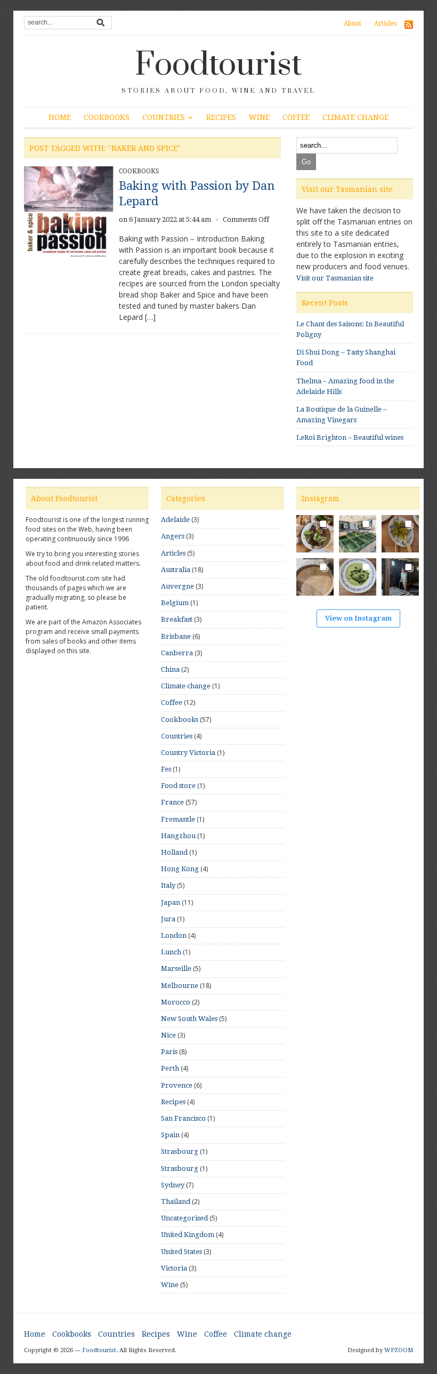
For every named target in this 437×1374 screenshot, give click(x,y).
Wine (259, 117)
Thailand (175, 1202)
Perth (170, 1068)
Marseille (176, 969)
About (352, 23)
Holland (174, 852)
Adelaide (175, 520)
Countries (163, 117)
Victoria (174, 1268)
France (172, 802)
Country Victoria (188, 753)
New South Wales (189, 1019)
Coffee (296, 117)
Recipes (221, 117)
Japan (170, 902)
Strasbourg (179, 1151)
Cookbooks (107, 117)
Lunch (171, 952)
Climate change (355, 117)
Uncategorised (184, 1218)
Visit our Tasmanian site (335, 278)
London (174, 935)
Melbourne (179, 986)
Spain (170, 1135)
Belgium (175, 603)
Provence (176, 1085)
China (170, 669)
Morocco (175, 1002)
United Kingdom (187, 1235)
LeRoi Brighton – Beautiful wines (349, 437)
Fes (166, 769)
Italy (168, 885)
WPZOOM (398, 1350)
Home (59, 117)
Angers (172, 536)
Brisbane (176, 636)
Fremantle (178, 819)
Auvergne (177, 586)
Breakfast (176, 619)
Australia (175, 570)
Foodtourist (218, 65)
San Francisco (183, 1118)
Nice (168, 1035)
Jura (168, 919)
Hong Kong (180, 869)
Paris (169, 1052)
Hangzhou (178, 836)
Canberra (177, 653)
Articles (385, 23)
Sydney (172, 1185)
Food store (178, 786)
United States (181, 1252)
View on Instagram (358, 618)
